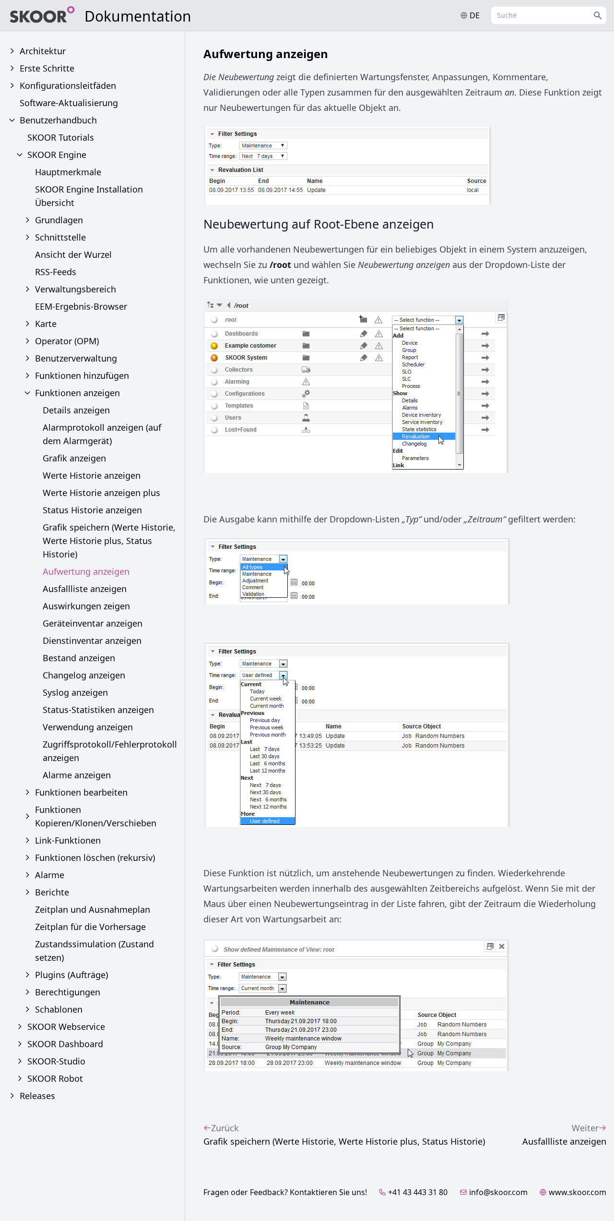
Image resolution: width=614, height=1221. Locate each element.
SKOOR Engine (56, 154)
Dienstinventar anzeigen (92, 640)
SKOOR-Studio (56, 1061)
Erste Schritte (47, 68)
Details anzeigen (76, 410)
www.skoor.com (577, 1192)
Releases (37, 1095)
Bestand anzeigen (79, 658)
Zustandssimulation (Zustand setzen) (94, 950)
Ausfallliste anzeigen (85, 588)
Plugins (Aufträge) (71, 974)
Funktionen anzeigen (77, 393)
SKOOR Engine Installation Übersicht (89, 195)
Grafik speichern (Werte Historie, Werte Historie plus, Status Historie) (109, 540)
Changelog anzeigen (84, 675)
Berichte (52, 892)
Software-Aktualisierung (69, 103)
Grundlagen (59, 220)
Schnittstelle (60, 237)
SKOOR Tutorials (60, 137)
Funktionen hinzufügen (82, 375)
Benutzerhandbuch (58, 120)
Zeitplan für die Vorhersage (90, 926)
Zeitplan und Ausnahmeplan (92, 909)
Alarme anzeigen (77, 775)
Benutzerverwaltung (76, 358)
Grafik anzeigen (74, 458)
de (475, 15)
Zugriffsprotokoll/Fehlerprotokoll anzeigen (110, 750)
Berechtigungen (67, 992)
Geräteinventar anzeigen (92, 623)
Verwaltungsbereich (75, 289)
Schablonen (59, 1009)
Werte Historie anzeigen (92, 475)
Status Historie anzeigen (92, 510)
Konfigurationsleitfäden (68, 85)
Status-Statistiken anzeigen (98, 709)
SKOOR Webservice (66, 1026)
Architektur (43, 51)
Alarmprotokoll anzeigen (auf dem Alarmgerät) (102, 434)
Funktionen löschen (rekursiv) (95, 857)
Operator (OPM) (67, 341)
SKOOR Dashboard (65, 1044)
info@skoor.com (498, 1192)
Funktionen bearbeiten (81, 792)
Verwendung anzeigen (88, 727)
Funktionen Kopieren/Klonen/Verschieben (95, 816)
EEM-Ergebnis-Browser (81, 306)
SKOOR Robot (55, 1078)
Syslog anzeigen (75, 692)
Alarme (49, 875)
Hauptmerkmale (68, 172)
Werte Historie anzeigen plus (101, 492)
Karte (46, 323)
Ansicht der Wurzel (73, 254)
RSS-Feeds (55, 272)
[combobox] (548, 15)
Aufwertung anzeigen (86, 571)
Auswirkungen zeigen (86, 606)
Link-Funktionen (68, 840)
